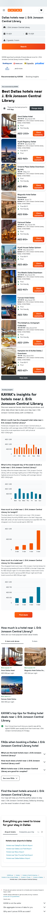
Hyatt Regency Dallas (27, 141)
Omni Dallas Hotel (25, 116)
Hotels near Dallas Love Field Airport (19, 849)
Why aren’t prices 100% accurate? (17, 911)
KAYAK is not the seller (12, 903)
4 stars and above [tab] (12, 641)
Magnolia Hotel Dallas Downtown (27, 195)
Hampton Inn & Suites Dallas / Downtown (30, 352)
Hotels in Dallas (38, 877)
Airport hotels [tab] (10, 832)
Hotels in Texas (25, 877)
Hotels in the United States (10, 877)
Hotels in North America (29, 875)
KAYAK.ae (10, 875)
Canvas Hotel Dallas (26, 298)
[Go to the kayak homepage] (15, 10)
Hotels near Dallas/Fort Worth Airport (19, 845)
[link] (24, 615)
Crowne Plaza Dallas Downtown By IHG (31, 168)
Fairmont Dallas (24, 222)
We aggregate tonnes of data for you (18, 907)
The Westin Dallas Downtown (30, 272)
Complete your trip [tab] (26, 832)
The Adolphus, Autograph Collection (29, 324)
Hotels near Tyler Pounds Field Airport (19, 855)
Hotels (18, 875)
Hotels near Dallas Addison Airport (18, 858)
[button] (3, 10)
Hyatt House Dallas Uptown (29, 247)
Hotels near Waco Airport (15, 852)
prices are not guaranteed (11, 896)
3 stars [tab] (34, 641)
